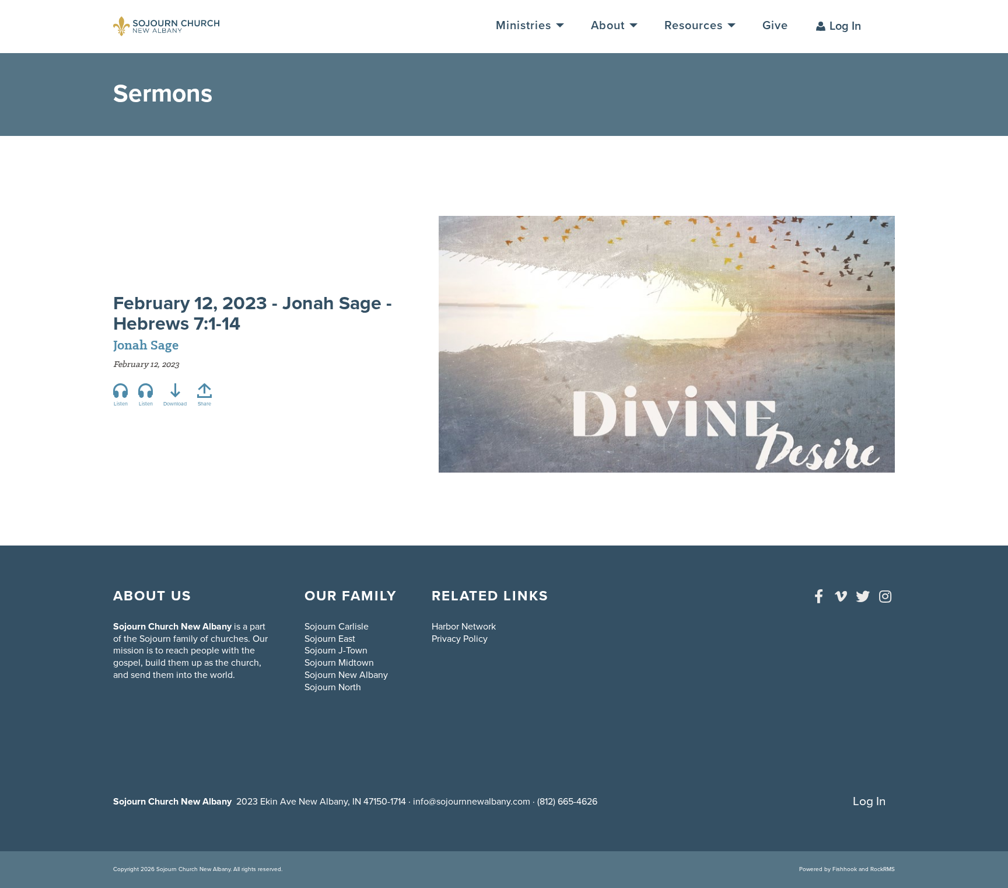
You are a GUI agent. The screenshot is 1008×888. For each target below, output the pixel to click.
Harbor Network (464, 626)
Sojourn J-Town (336, 650)
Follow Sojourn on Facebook (818, 596)
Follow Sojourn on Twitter (863, 596)
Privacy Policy (460, 639)
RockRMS (882, 869)
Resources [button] (695, 26)
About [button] (609, 26)
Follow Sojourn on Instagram (885, 596)
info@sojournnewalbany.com (471, 801)
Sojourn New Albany (346, 675)
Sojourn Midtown (339, 663)
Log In (845, 26)
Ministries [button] (525, 26)
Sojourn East (329, 639)
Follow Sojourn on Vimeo (841, 596)
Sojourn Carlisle (336, 626)
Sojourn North (332, 687)
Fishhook (844, 869)
